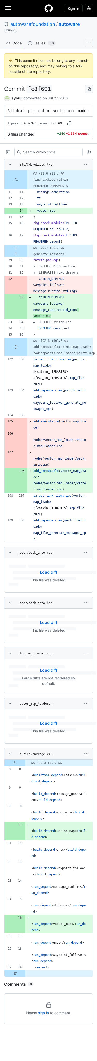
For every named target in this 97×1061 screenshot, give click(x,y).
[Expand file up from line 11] (15, 179)
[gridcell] (48, 179)
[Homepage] (48, 8)
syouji (17, 98)
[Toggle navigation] (8, 8)
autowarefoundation (32, 24)
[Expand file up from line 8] (14, 763)
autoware (69, 24)
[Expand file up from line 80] (15, 254)
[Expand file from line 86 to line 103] (15, 347)
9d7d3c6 (30, 123)
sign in (43, 1013)
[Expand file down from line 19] (14, 973)
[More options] (86, 164)
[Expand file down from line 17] (15, 248)
